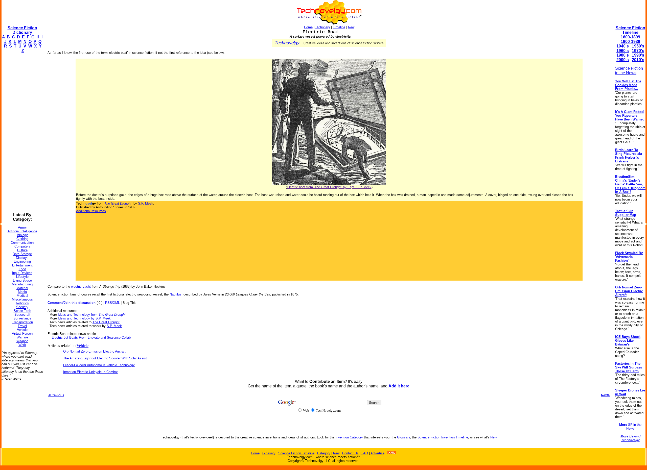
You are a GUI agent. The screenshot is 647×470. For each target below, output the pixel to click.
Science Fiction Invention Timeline (443, 437)
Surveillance (22, 318)
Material (22, 288)
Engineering (22, 261)
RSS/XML (112, 303)
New (351, 27)
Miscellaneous (22, 299)
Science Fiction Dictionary (22, 30)
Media (22, 292)
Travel (22, 326)
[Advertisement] (22, 133)
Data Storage (22, 254)
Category (323, 453)
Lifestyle (22, 277)
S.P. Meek (145, 203)
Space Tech (22, 311)
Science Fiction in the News (629, 70)
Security (22, 307)
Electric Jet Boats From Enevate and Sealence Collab (91, 337)
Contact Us (350, 453)
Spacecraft (22, 314)
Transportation (22, 322)
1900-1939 (630, 41)
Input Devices (22, 273)
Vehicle (22, 330)
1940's (622, 46)
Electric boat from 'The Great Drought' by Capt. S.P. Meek (329, 187)
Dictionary (322, 27)
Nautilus (175, 294)
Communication (22, 242)
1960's (622, 50)
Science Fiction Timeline (630, 30)
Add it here (398, 386)
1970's (638, 50)
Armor (22, 227)
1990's (638, 55)
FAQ (364, 453)
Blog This (129, 303)
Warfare (22, 337)
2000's (622, 60)
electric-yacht (81, 286)
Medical (22, 296)
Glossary (403, 437)
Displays (22, 258)
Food (22, 269)
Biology (22, 235)
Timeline (339, 27)
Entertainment (22, 265)
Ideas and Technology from (92, 314)
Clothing (22, 239)
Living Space (22, 280)
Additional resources (91, 211)
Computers (22, 246)
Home (308, 27)
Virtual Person (22, 333)
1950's (638, 46)
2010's (638, 60)
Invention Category (349, 437)
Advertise (377, 453)
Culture (22, 250)
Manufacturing (22, 284)
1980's (622, 55)
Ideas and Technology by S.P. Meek (84, 318)
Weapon (22, 341)
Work (22, 345)
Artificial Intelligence (22, 231)
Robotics (22, 303)
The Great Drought (106, 322)
